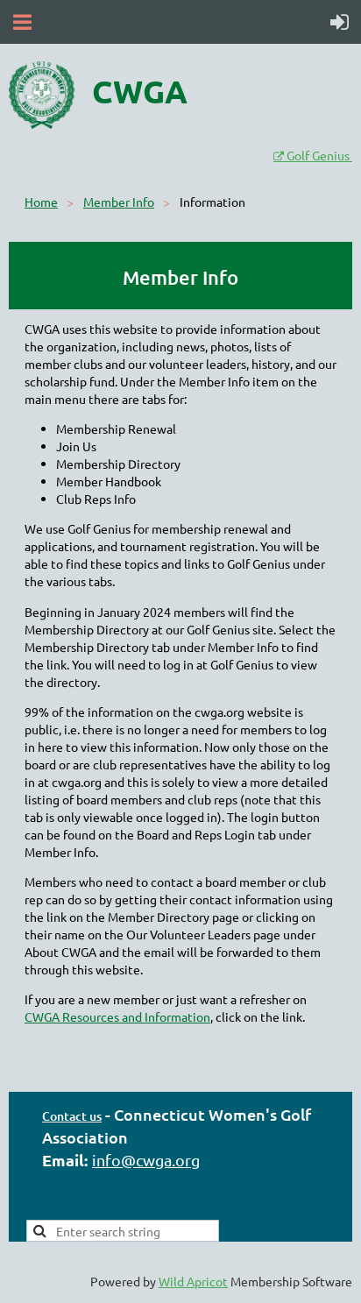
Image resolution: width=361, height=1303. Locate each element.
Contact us (72, 1116)
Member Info (118, 201)
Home (41, 201)
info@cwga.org (146, 1160)
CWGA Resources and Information (117, 1016)
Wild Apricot (193, 1281)
